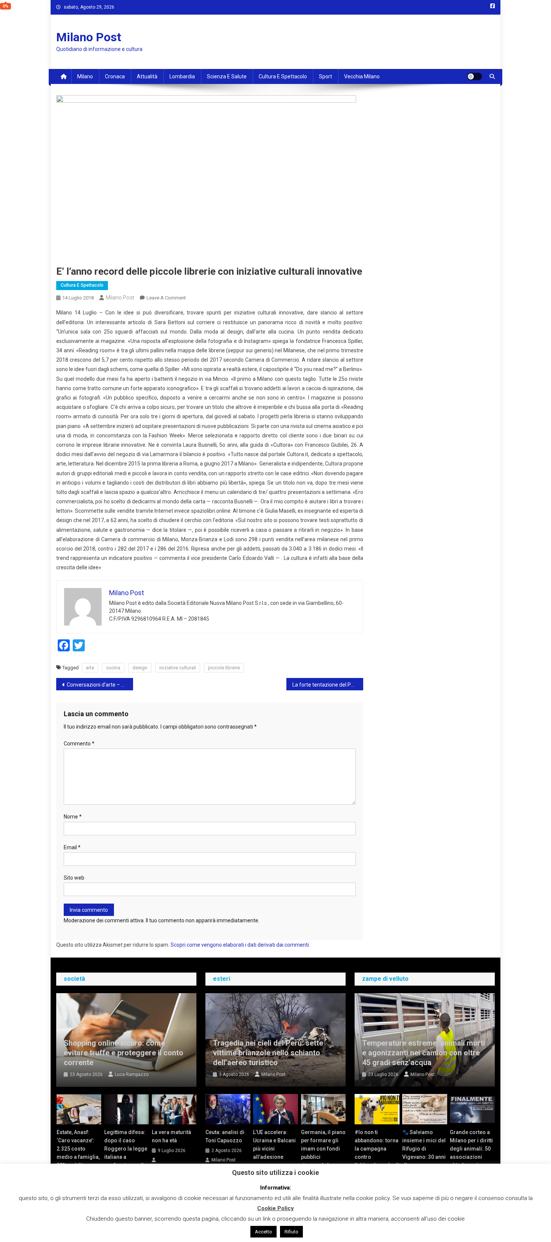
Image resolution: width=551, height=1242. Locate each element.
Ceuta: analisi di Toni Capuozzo (224, 1136)
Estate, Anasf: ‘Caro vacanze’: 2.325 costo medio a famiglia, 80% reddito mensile (78, 1152)
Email (72, 847)
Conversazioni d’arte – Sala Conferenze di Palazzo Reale (100, 685)
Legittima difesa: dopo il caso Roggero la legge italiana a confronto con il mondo (125, 1152)
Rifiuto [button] (291, 1232)
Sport (325, 76)
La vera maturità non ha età (171, 1136)
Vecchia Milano (362, 76)
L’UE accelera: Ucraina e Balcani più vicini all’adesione (274, 1144)
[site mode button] (474, 76)
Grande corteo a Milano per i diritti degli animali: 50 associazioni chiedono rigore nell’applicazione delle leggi (471, 1157)
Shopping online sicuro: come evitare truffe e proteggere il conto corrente (123, 1052)
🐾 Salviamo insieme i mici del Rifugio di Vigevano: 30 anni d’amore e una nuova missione (424, 1152)
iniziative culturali (177, 667)
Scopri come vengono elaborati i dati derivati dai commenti (240, 945)
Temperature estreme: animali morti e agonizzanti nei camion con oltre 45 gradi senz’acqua (423, 1052)
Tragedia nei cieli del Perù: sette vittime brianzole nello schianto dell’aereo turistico (268, 1052)
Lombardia (182, 76)
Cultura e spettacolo (283, 76)
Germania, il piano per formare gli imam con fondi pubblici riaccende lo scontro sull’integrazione (323, 1157)
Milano (85, 76)
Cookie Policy (275, 1208)
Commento (79, 744)
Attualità (147, 76)
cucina (113, 667)
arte (90, 667)
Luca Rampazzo (131, 1074)
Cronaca (115, 76)
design (139, 667)
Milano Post (88, 37)
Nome (73, 817)
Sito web (74, 878)
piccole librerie (224, 667)
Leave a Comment (166, 298)
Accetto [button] (263, 1232)
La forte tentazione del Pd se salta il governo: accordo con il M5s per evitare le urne (327, 685)
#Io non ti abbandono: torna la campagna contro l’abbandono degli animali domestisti (377, 1157)
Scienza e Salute (227, 76)
